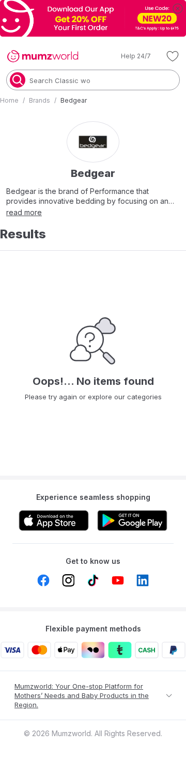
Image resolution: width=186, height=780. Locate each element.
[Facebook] (43, 580)
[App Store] (54, 520)
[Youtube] (118, 580)
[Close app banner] (178, 8)
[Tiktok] (93, 580)
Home (9, 100)
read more (24, 212)
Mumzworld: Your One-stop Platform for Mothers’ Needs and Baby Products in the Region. (81, 695)
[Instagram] (68, 580)
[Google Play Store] (132, 520)
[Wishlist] (172, 56)
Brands (39, 100)
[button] (128, 56)
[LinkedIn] (142, 580)
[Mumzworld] (42, 56)
